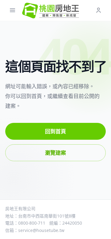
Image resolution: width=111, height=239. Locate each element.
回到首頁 (55, 131)
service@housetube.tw (41, 230)
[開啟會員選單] (98, 10)
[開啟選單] (12, 10)
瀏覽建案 (55, 152)
